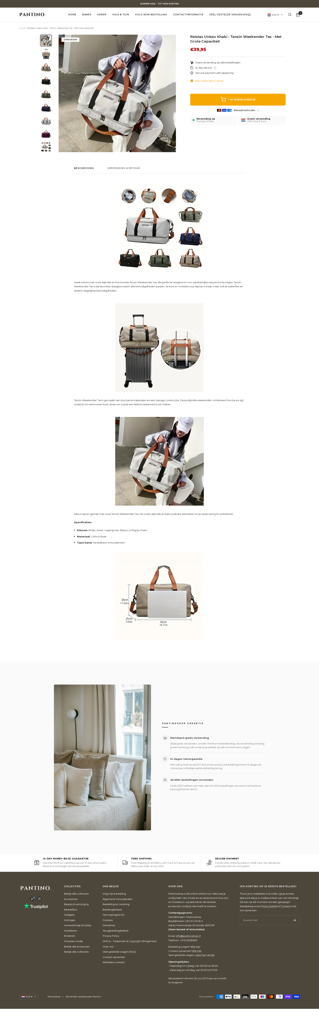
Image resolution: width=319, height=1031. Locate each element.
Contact (286, 906)
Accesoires (70, 899)
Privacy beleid (268, 906)
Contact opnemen (114, 957)
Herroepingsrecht (113, 914)
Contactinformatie (188, 14)
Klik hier (195, 946)
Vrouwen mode (73, 941)
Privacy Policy (111, 935)
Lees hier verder (205, 955)
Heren (102, 14)
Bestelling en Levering (116, 904)
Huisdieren (70, 930)
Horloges (69, 920)
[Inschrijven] (294, 920)
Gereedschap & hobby (77, 925)
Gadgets (69, 914)
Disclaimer (109, 925)
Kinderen (69, 935)
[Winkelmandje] (298, 15)
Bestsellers (70, 909)
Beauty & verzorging (76, 904)
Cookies (108, 920)
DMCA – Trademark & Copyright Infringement (130, 941)
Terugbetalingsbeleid (115, 930)
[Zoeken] (289, 14)
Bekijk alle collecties (76, 893)
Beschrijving (84, 168)
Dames (87, 14)
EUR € (275, 14)
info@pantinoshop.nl (188, 935)
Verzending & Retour (123, 168)
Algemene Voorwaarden (117, 899)
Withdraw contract (114, 962)
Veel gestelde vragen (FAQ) (230, 14)
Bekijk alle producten (77, 946)
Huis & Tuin (120, 14)
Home (72, 14)
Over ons (108, 946)
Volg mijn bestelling (151, 14)
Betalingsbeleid (112, 909)
